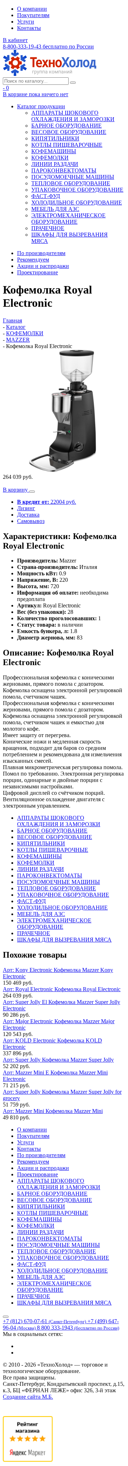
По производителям (41, 253)
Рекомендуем (33, 260)
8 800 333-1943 (78, 1328)
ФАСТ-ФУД (45, 196)
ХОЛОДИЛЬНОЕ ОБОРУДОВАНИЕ (76, 203)
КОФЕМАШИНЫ (53, 151)
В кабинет (15, 40)
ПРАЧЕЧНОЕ (47, 228)
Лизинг (26, 508)
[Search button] (73, 83)
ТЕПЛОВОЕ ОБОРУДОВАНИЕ (70, 183)
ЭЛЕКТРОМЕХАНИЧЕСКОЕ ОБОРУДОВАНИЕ (68, 218)
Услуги (25, 22)
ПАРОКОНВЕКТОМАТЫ (63, 170)
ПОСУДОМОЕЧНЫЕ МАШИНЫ (72, 177)
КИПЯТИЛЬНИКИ (55, 138)
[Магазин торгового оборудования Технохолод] (49, 74)
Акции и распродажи (43, 266)
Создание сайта (28, 1397)
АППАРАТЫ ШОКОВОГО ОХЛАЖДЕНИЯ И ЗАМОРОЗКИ (72, 116)
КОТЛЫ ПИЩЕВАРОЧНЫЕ (66, 145)
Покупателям (33, 15)
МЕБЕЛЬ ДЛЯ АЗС (55, 209)
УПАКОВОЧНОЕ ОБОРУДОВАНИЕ (77, 190)
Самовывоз (30, 521)
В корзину (16, 490)
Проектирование (37, 272)
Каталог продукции (41, 106)
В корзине (35, 94)
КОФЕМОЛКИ (50, 158)
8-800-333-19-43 (48, 46)
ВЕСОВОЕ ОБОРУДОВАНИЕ (68, 132)
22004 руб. (46, 502)
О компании (32, 9)
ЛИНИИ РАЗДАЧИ (54, 164)
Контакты (29, 28)
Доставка (28, 515)
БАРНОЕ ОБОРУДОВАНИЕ (66, 126)
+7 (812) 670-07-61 (44, 1321)
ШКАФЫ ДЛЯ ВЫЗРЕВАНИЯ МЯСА (64, 940)
